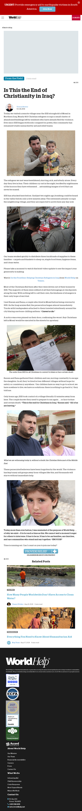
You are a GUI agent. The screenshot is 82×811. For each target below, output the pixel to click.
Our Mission (12, 753)
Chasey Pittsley (18, 604)
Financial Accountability (16, 759)
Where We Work (13, 790)
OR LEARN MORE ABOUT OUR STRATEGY (41, 555)
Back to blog (7, 27)
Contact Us (11, 769)
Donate (76, 17)
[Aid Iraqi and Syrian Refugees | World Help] (41, 551)
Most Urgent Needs (14, 787)
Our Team (11, 756)
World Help (70, 278)
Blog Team (16, 642)
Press (9, 766)
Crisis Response (13, 784)
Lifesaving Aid (12, 778)
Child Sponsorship (14, 781)
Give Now (47, 9)
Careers (10, 763)
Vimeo (41, 281)
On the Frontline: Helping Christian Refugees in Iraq (34, 278)
